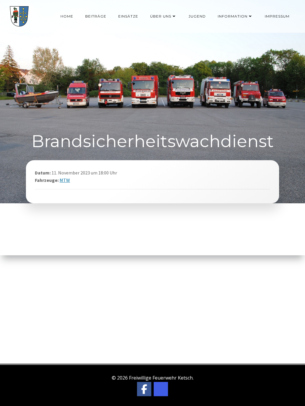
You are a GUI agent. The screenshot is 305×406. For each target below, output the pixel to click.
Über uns (160, 16)
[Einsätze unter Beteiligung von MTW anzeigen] (74, 180)
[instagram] (161, 389)
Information (233, 16)
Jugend (197, 16)
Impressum (277, 16)
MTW (65, 180)
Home (66, 16)
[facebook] (144, 389)
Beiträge (95, 16)
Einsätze (128, 16)
